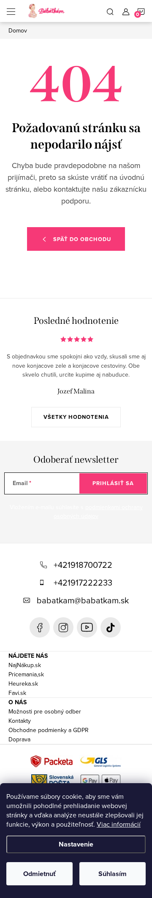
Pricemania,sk (26, 674)
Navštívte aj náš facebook (40, 627)
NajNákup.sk (24, 665)
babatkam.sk (63, 627)
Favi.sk (17, 693)
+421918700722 (83, 565)
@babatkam (110, 627)
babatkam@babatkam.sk (83, 600)
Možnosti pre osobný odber (44, 711)
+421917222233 (83, 582)
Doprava (19, 739)
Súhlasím (112, 874)
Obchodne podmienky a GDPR (48, 730)
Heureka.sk (23, 683)
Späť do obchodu (82, 239)
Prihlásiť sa (113, 483)
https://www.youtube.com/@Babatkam (87, 627)
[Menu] (11, 11)
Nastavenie (76, 844)
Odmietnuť (39, 874)
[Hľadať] (110, 11)
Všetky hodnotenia (76, 417)
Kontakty (19, 720)
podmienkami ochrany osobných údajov (98, 512)
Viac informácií (119, 824)
